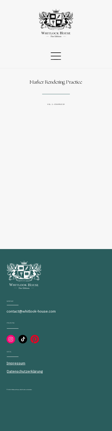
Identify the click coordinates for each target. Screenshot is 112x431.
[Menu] (56, 56)
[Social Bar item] (11, 339)
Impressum (16, 363)
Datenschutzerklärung (25, 371)
